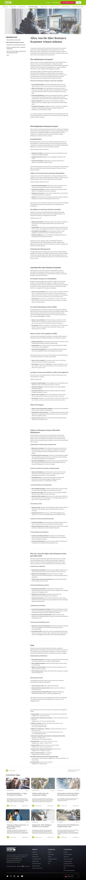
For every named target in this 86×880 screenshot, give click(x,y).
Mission (49, 852)
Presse (49, 856)
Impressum (66, 856)
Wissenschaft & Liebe (37, 868)
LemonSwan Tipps (36, 859)
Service (49, 861)
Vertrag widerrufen (68, 863)
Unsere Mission (56, 2)
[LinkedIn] (18, 876)
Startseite (48, 2)
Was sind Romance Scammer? (14, 40)
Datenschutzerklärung (69, 866)
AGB (65, 868)
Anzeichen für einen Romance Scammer (16, 45)
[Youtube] (22, 876)
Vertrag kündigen (68, 861)
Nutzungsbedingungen (69, 870)
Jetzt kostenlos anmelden (68, 2)
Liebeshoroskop (36, 866)
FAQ (49, 863)
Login (78, 2)
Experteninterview (36, 863)
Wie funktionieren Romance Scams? (15, 42)
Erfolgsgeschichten (52, 859)
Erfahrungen (51, 854)
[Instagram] (14, 876)
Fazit (8, 55)
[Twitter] (7, 876)
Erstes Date (35, 854)
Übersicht (34, 852)
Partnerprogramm (68, 854)
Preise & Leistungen (68, 859)
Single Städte (35, 861)
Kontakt (65, 852)
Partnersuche (35, 856)
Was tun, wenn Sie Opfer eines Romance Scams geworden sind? (16, 51)
